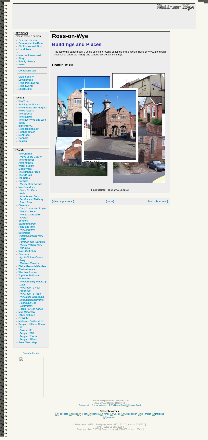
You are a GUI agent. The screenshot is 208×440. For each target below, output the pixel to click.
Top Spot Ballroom (29, 275)
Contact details (99, 405)
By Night (23, 318)
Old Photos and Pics (30, 46)
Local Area (24, 49)
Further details (26, 132)
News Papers (26, 110)
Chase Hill (25, 330)
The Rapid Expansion (32, 296)
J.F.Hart (24, 217)
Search (22, 141)
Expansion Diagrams (32, 299)
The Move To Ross (30, 293)
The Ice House (26, 269)
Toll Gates (24, 178)
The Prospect (26, 159)
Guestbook (84, 405)
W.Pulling (25, 248)
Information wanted (29, 55)
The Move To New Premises (30, 289)
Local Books (25, 79)
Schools (23, 220)
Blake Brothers (28, 190)
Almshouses (25, 162)
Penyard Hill (27, 333)
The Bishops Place (29, 172)
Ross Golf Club (27, 251)
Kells (22, 193)
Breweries (24, 232)
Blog (21, 58)
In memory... (25, 125)
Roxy (23, 260)
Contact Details (27, 70)
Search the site (31, 353)
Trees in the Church (31, 156)
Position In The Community (28, 304)
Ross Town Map (27, 342)
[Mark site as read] (158, 201)
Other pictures (26, 315)
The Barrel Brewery (31, 245)
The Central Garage (31, 184)
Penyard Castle (28, 336)
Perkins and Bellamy (31, 199)
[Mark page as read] (63, 201)
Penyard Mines (28, 339)
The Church (25, 153)
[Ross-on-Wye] (31, 396)
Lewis (23, 239)
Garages (23, 181)
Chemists (24, 205)
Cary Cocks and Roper (33, 208)
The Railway (25, 116)
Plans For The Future (31, 309)
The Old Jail (25, 175)
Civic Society (26, 76)
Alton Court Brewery (31, 236)
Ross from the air (28, 129)
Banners (23, 138)
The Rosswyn (27, 229)
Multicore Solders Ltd (30, 321)
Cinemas (23, 254)
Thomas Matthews (30, 214)
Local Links (25, 89)
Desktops (24, 135)
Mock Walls (25, 169)
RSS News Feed (117, 405)
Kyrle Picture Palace (31, 257)
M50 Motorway (26, 312)
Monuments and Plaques (32, 107)
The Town (23, 101)
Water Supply (26, 165)
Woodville (24, 278)
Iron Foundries (26, 187)
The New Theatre (29, 263)
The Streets (25, 113)
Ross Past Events (28, 82)
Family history (26, 61)
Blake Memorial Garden (32, 266)
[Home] (110, 201)
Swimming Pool (27, 223)
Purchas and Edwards (32, 242)
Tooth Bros (26, 202)
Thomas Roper (28, 211)
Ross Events (25, 85)
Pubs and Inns (26, 226)
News (21, 64)
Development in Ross (30, 43)
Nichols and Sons (30, 196)
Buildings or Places (29, 104)
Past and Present (27, 40)
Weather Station (27, 272)
